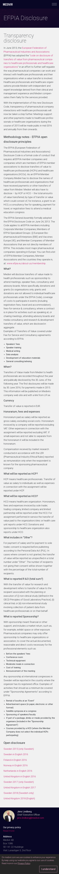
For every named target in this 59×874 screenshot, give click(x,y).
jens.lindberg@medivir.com (30, 818)
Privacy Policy (24, 863)
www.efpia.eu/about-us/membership (26, 263)
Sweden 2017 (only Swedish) (19, 781)
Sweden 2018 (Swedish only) (19, 793)
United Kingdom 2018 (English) (19, 798)
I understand (48, 869)
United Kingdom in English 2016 (20, 776)
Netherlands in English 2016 (18, 770)
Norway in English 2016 (16, 765)
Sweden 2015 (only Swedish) (19, 748)
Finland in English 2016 (15, 759)
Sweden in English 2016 (16, 754)
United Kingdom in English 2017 (20, 787)
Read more (8, 830)
